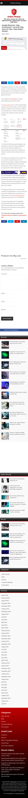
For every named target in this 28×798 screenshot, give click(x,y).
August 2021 (5, 701)
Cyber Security (5, 574)
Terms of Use (13, 790)
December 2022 (5, 668)
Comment (4, 274)
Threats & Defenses (7, 582)
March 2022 (4, 693)
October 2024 (5, 609)
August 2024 (5, 614)
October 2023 (5, 641)
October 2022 (5, 674)
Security (3, 579)
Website (3, 309)
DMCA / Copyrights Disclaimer (9, 740)
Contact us (4, 735)
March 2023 (4, 660)
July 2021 (3, 703)
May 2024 (4, 622)
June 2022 (4, 685)
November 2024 (5, 606)
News (4, 48)
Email (3, 301)
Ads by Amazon (23, 258)
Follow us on (11, 330)
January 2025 (5, 600)
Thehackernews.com (7, 215)
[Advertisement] (14, 65)
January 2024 (5, 633)
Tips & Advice (5, 585)
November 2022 (5, 671)
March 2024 (4, 628)
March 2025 (4, 595)
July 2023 (3, 649)
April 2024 (4, 625)
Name (3, 293)
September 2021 (6, 698)
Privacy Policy (5, 743)
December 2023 (5, 636)
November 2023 (5, 638)
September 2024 (6, 611)
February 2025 (5, 598)
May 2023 (4, 655)
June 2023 (4, 652)
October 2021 (5, 695)
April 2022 (4, 690)
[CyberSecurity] (14, 173)
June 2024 (4, 619)
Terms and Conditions (7, 746)
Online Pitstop (15, 3)
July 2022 (3, 682)
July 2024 (3, 617)
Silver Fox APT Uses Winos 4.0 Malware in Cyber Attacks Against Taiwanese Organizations (12, 769)
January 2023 (5, 666)
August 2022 (5, 679)
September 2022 (6, 676)
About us (3, 737)
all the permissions (19, 195)
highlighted (14, 99)
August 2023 (5, 647)
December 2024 (5, 603)
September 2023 (6, 644)
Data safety (7, 105)
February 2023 (5, 663)
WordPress (11, 793)
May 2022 (4, 687)
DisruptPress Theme (20, 793)
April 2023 (4, 657)
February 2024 (5, 630)
